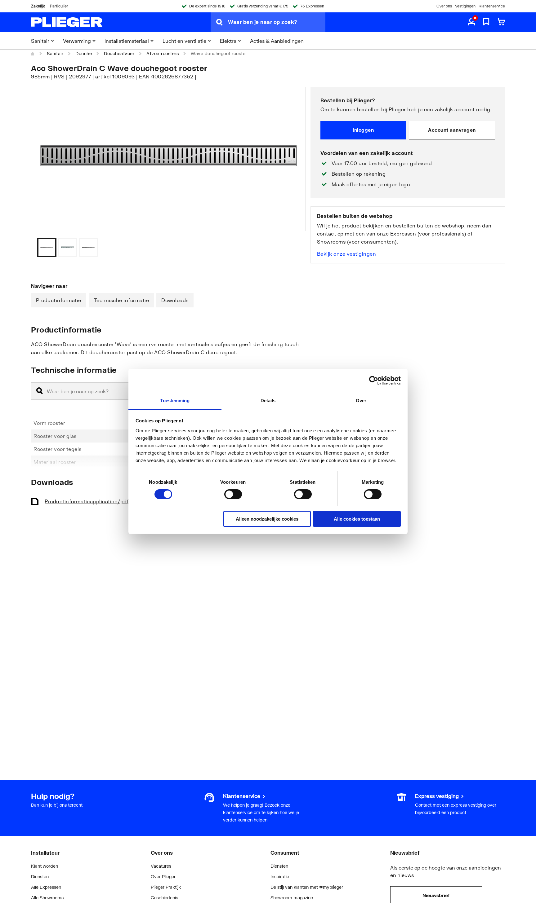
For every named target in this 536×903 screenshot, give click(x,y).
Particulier (59, 6)
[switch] (233, 494)
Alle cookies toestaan (357, 519)
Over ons (444, 6)
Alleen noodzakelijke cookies (267, 519)
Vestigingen (465, 6)
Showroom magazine (291, 897)
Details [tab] (268, 400)
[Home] (33, 54)
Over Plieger (163, 876)
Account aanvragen (452, 130)
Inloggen (363, 130)
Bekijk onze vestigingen (346, 254)
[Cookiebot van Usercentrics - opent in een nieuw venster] (373, 380)
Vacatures (161, 866)
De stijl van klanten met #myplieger (306, 887)
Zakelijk (38, 6)
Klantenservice (492, 6)
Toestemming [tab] (175, 400)
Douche (83, 53)
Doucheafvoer (119, 53)
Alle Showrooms (47, 897)
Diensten (40, 876)
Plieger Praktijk (166, 887)
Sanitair (55, 53)
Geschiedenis (164, 897)
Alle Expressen (46, 887)
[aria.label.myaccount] (471, 22)
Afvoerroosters (162, 53)
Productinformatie (58, 300)
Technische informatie (121, 300)
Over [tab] (361, 400)
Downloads (175, 300)
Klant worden (44, 866)
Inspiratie (279, 876)
